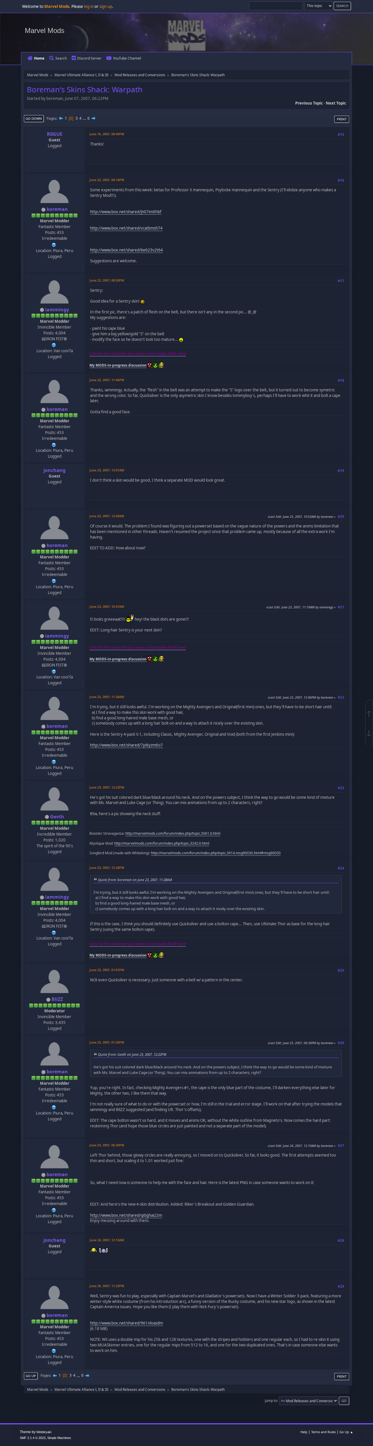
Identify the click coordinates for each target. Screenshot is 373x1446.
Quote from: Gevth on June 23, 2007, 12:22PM (132, 1054)
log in (89, 6)
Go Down (34, 118)
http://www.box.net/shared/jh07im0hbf (125, 211)
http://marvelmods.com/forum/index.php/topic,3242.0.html (161, 843)
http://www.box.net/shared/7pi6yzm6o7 (126, 745)
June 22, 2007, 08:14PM (106, 180)
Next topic (336, 103)
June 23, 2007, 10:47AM (106, 606)
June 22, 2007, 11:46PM (106, 380)
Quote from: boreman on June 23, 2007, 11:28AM (135, 879)
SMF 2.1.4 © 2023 (32, 1438)
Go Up (31, 1376)
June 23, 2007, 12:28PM (106, 867)
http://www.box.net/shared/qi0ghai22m (126, 1215)
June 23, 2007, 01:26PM (106, 1042)
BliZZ (57, 999)
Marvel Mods (44, 30)
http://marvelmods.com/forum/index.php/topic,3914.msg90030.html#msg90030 (216, 852)
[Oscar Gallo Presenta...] (54, 244)
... (85, 118)
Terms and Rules (323, 1432)
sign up (105, 6)
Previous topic (309, 103)
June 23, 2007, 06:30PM (106, 1145)
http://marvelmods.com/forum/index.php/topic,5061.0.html (172, 833)
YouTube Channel (127, 58)
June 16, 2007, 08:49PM (106, 134)
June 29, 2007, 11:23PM (106, 1286)
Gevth (57, 816)
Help (303, 1432)
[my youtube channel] (54, 344)
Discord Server (89, 58)
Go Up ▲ (346, 1432)
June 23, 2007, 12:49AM (106, 516)
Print (341, 119)
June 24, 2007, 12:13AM (106, 1240)
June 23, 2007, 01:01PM (106, 970)
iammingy (57, 309)
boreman (57, 209)
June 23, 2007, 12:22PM (106, 787)
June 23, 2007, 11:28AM (106, 697)
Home (39, 58)
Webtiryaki (43, 1432)
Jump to (271, 1400)
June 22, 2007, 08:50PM (106, 280)
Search (61, 58)
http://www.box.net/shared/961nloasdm (126, 1323)
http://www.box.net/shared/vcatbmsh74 (126, 228)
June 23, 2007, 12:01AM (106, 470)
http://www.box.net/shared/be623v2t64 (126, 250)
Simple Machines (59, 1438)
